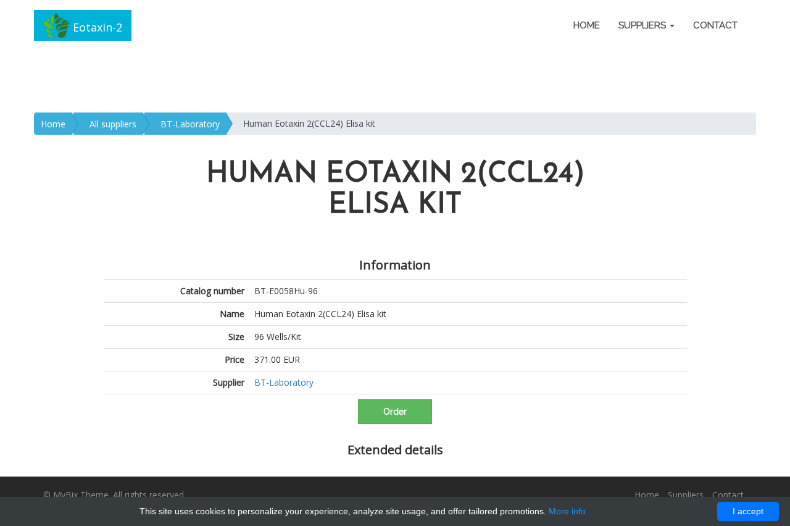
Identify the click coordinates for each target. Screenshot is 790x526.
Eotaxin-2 (96, 27)
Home (586, 25)
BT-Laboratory (190, 124)
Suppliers (686, 495)
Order (395, 412)
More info (567, 511)
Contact (715, 25)
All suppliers (112, 124)
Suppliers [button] (643, 25)
